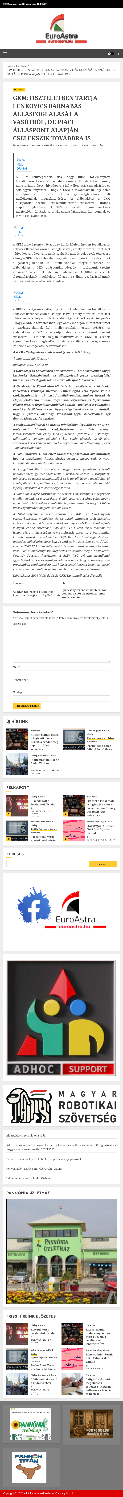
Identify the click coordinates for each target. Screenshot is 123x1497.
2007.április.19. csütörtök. (66, 145)
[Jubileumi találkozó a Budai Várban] (17, 764)
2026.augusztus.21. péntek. (45, 770)
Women (108, 821)
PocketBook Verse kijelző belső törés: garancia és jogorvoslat (43, 1159)
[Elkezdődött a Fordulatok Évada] (17, 805)
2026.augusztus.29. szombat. (41, 812)
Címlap (90, 734)
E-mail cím (20, 680)
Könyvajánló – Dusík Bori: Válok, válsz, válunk (100, 829)
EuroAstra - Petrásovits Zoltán (32, 145)
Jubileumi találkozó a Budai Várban (45, 761)
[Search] (118, 54)
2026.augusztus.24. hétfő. (101, 840)
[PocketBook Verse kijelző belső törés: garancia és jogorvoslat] (74, 739)
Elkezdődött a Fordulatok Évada (43, 802)
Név (16, 667)
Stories (90, 821)
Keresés (15, 854)
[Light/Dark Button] (111, 53)
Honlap (17, 692)
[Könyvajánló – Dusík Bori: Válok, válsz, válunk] (74, 830)
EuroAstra (19, 89)
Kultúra (52, 755)
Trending (99, 821)
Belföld (106, 730)
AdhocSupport (94, 730)
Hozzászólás (21, 624)
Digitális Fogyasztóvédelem (100, 738)
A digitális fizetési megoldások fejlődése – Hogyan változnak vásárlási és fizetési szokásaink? (99, 1388)
